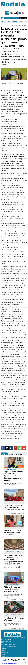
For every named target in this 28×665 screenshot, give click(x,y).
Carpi (21, 502)
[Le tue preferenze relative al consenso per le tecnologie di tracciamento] (25, 662)
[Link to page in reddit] (24, 448)
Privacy (3, 654)
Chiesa (13, 528)
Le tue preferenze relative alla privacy (15, 659)
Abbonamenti (4, 652)
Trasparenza (4, 656)
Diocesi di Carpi (21, 638)
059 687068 (6, 643)
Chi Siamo (3, 648)
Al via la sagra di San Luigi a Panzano (14, 619)
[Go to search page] (21, 18)
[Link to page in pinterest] (16, 448)
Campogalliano (15, 502)
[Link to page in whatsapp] (20, 448)
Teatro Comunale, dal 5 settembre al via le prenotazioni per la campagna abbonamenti (13, 558)
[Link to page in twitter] (7, 448)
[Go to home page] (3, 18)
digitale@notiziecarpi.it (11, 646)
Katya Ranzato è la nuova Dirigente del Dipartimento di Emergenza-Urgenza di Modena (13, 476)
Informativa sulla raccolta (9, 663)
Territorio (14, 469)
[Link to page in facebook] (3, 448)
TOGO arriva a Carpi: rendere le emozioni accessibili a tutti (12, 589)
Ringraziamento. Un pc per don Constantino (12, 531)
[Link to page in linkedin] (11, 448)
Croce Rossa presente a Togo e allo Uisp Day (13, 506)
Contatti (3, 650)
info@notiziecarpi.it (10, 644)
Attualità (8, 469)
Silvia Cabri (4, 65)
